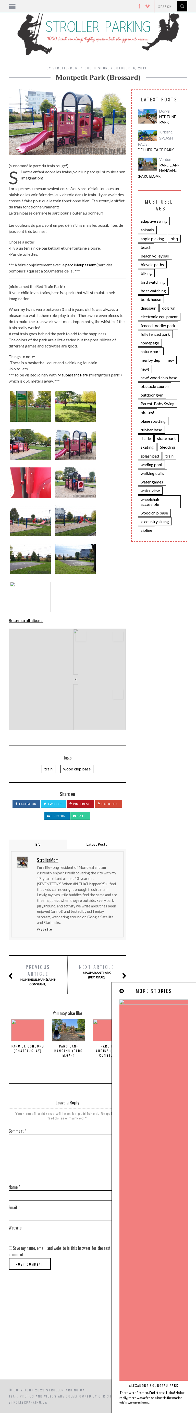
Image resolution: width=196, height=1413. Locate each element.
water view (150, 490)
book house (151, 299)
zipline (146, 530)
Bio (38, 844)
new (170, 360)
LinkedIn (58, 816)
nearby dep (150, 360)
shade (146, 438)
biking (146, 273)
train (48, 768)
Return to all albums (26, 620)
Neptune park (167, 120)
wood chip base (77, 768)
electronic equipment (159, 316)
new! (145, 369)
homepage (150, 342)
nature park (151, 351)
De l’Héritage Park (156, 150)
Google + (109, 804)
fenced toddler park (158, 325)
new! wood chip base (159, 377)
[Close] (122, 991)
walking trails (152, 473)
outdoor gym (152, 394)
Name (14, 1187)
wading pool (151, 464)
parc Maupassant (80, 264)
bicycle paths (152, 264)
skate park (166, 438)
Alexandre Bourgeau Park (153, 1385)
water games (152, 481)
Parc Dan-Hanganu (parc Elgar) (68, 1050)
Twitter (54, 804)
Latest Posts (97, 844)
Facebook (27, 804)
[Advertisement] (98, 1336)
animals (147, 229)
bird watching (153, 282)
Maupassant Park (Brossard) (96, 971)
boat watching (153, 290)
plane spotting (153, 421)
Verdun (165, 159)
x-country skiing (155, 521)
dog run (168, 308)
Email (81, 816)
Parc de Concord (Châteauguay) (27, 1048)
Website (45, 929)
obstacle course (154, 386)
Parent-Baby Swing (158, 403)
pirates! (147, 412)
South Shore (97, 68)
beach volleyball (155, 255)
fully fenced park (155, 334)
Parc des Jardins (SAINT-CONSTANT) (109, 1050)
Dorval (164, 111)
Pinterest (81, 804)
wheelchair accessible (150, 502)
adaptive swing (154, 221)
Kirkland (166, 132)
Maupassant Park (72, 374)
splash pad (150, 455)
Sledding (167, 447)
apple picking (152, 238)
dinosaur (148, 308)
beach (146, 247)
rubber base (151, 429)
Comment (17, 1131)
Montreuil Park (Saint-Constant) (38, 975)
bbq (174, 238)
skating (147, 447)
